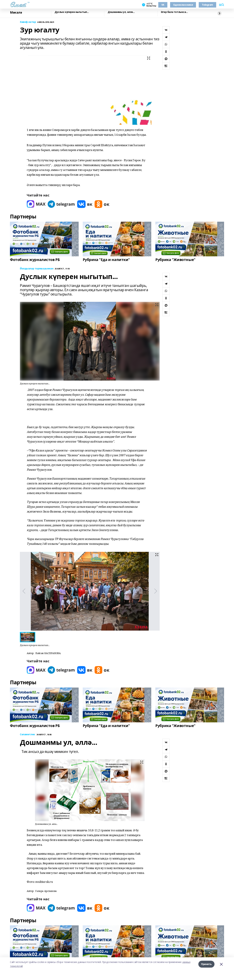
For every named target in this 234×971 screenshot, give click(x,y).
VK (162, 4)
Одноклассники (183, 4)
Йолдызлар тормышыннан (36, 268)
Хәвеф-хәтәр (28, 22)
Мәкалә (16, 12)
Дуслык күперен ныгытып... (72, 12)
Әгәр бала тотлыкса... (174, 12)
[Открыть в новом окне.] (36, 204)
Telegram (207, 4)
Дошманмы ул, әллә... (121, 12)
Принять (206, 964)
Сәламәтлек (27, 734)
